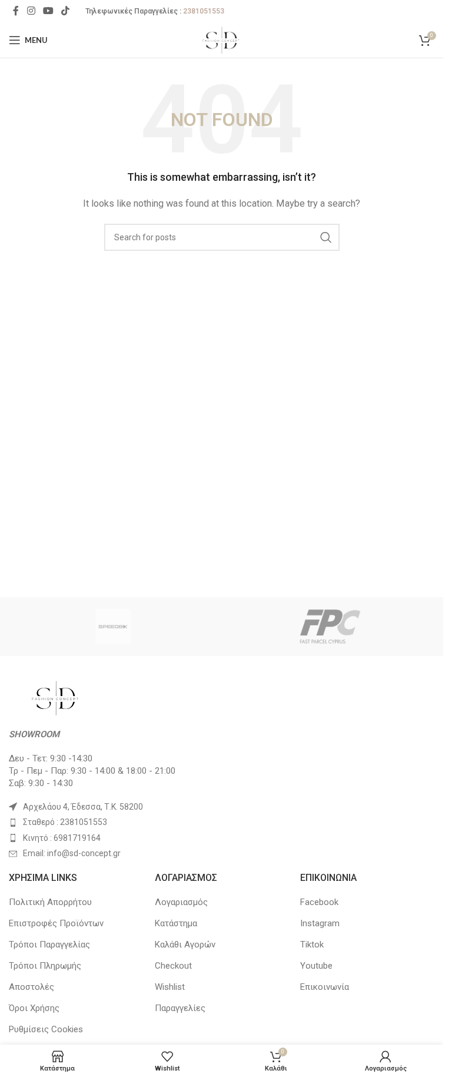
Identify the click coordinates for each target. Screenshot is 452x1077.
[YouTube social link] (48, 11)
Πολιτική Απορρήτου (50, 902)
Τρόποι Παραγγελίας (49, 944)
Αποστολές (31, 987)
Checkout (173, 965)
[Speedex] (113, 626)
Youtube (316, 965)
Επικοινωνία (324, 987)
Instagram (320, 923)
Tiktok (312, 944)
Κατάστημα (176, 923)
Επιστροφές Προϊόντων (56, 923)
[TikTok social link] (66, 11)
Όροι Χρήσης (34, 1008)
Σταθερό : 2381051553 (65, 822)
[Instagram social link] (31, 11)
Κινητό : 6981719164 (62, 838)
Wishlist (170, 987)
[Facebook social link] (16, 11)
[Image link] (56, 697)
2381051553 (203, 11)
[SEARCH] (326, 237)
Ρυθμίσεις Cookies (46, 1029)
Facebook (319, 902)
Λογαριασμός (181, 902)
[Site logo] (221, 39)
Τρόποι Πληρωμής (45, 965)
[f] (330, 626)
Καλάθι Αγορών (185, 944)
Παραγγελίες (180, 1008)
